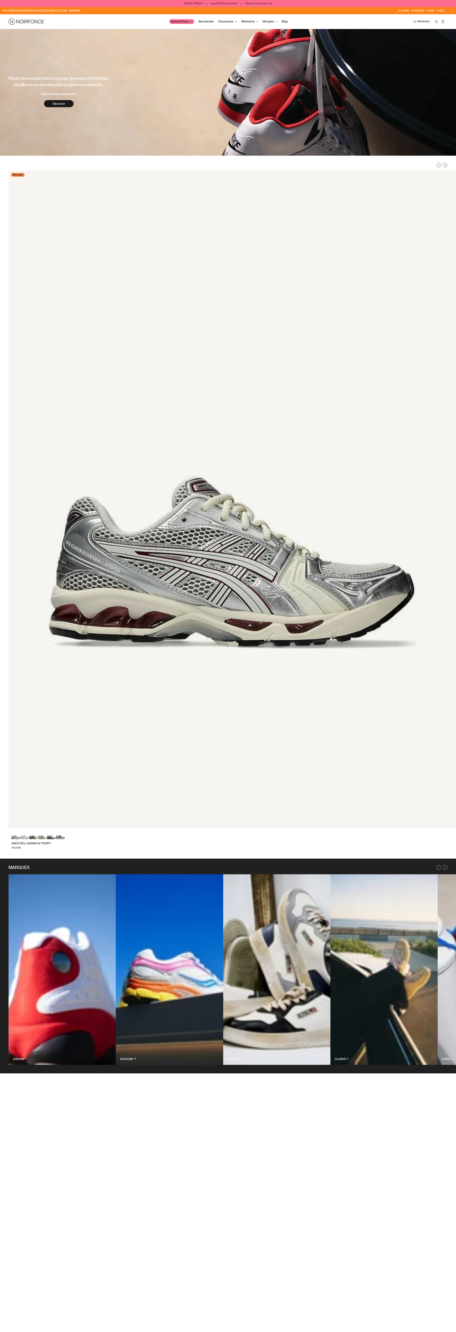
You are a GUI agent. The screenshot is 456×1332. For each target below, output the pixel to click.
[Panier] (443, 21)
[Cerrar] (452, 11)
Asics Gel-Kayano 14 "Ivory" (31, 843)
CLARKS (340, 1059)
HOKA (446, 1059)
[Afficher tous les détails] (62, 969)
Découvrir (59, 103)
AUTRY (232, 1059)
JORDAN (18, 1059)
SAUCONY (127, 1059)
